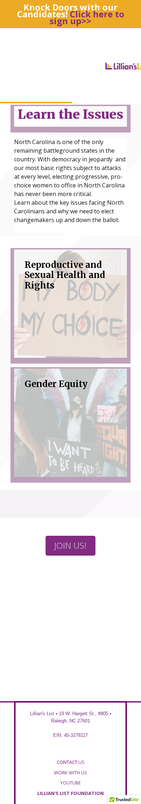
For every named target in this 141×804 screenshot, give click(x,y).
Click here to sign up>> (87, 17)
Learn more (94, 347)
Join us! (70, 545)
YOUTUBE (70, 782)
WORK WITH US (70, 772)
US (71, 762)
